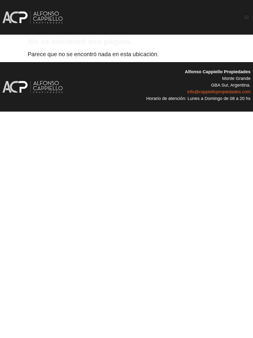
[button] (246, 17)
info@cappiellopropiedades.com (219, 91)
